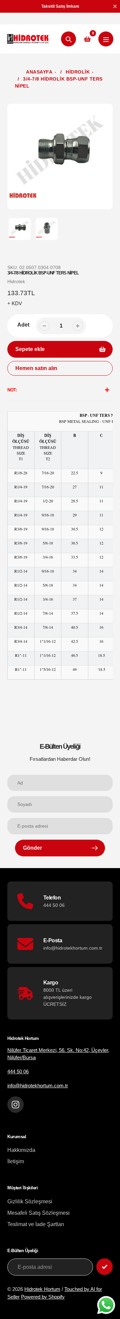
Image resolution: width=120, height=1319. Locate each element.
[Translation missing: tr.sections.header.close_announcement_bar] (115, 6)
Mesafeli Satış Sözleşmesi (38, 1213)
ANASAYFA (39, 72)
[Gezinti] (105, 38)
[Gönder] (104, 1266)
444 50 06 (18, 1071)
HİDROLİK (78, 72)
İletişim (15, 1161)
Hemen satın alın (36, 368)
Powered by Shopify (43, 1297)
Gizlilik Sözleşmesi (29, 1201)
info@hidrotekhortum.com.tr (37, 1085)
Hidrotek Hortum (42, 1289)
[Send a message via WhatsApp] (106, 1305)
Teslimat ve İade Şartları (35, 1224)
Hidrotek (16, 281)
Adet (23, 325)
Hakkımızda (21, 1150)
